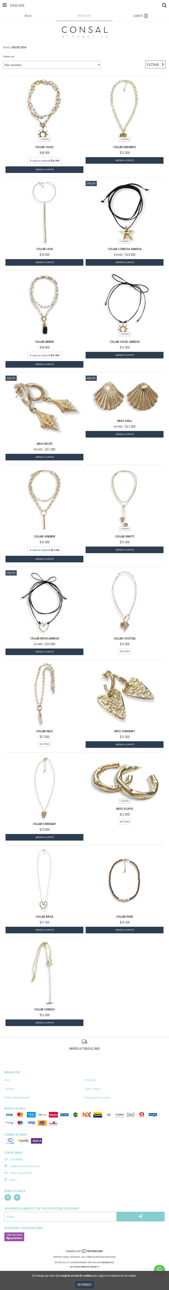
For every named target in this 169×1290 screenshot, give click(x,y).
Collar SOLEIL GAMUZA (125, 342)
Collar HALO (44, 731)
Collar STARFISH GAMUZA (124, 249)
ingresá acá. (108, 1262)
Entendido (84, 1285)
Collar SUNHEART (44, 824)
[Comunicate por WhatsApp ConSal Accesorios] (159, 1270)
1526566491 (16, 1159)
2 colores (44, 139)
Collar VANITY (124, 536)
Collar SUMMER (44, 536)
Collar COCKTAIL (125, 638)
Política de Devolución (16, 1097)
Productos (90, 1080)
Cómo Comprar (92, 1089)
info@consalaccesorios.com (25, 1166)
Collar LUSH (44, 249)
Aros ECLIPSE (124, 809)
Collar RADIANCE (124, 147)
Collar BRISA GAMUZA (44, 638)
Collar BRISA (44, 916)
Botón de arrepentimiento (84, 1266)
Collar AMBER (44, 342)
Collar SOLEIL (44, 147)
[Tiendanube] (84, 1252)
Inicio (6, 47)
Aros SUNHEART (124, 731)
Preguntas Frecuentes (97, 1097)
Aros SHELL (124, 421)
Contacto (9, 1089)
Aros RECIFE (44, 444)
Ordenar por (8, 56)
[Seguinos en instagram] (7, 1197)
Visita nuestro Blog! (21, 1173)
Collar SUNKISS (44, 1009)
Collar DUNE (124, 916)
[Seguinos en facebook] (17, 1197)
